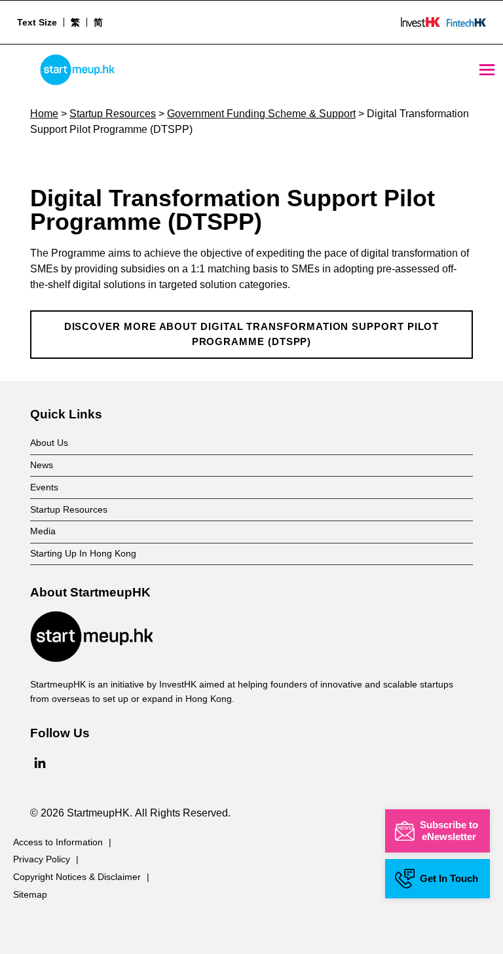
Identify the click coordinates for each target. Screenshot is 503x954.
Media (43, 531)
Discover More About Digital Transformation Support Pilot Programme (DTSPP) (251, 334)
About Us (49, 442)
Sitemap (30, 894)
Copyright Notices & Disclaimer (77, 876)
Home (44, 113)
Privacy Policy (41, 859)
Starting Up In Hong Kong (83, 553)
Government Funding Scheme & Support (261, 113)
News (41, 465)
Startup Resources (112, 113)
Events (44, 487)
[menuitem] (75, 22)
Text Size (37, 22)
